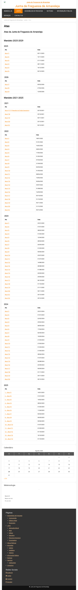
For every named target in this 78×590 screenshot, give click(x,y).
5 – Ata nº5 (8, 407)
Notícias (50, 11)
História (11, 553)
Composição (13, 518)
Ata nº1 (7, 53)
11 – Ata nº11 (9, 428)
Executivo (12, 535)
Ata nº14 (7, 185)
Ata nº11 (7, 174)
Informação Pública (64, 11)
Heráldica (12, 550)
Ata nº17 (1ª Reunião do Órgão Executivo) (17, 110)
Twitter (9, 576)
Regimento (12, 523)
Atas (10, 530)
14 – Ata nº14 (9, 439)
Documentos (13, 540)
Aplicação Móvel (14, 528)
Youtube (9, 579)
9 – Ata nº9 (8, 421)
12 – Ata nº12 (9, 432)
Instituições (12, 563)
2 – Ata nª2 (8, 396)
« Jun (5, 478)
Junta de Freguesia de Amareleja (37, 6)
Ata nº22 (7, 298)
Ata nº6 (7, 71)
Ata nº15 (7, 188)
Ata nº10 (7, 170)
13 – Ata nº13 (9, 435)
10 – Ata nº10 (9, 424)
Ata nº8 (7, 88)
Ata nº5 (7, 67)
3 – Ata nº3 (8, 399)
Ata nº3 (7, 60)
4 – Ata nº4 (8, 403)
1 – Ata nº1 (8, 392)
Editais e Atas (13, 520)
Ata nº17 (7, 195)
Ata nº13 (7, 181)
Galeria (11, 548)
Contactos (19, 15)
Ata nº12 (7, 178)
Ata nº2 (7, 57)
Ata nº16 (7, 192)
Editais (11, 533)
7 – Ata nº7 (8, 414)
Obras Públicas (11, 543)
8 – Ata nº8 (8, 417)
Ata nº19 (7, 118)
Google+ (9, 582)
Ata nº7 (7, 84)
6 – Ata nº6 (8, 410)
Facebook (9, 572)
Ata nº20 (7, 121)
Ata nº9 (7, 91)
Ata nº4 (7, 64)
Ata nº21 (7, 125)
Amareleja (8, 11)
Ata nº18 (7, 114)
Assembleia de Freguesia (34, 11)
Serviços (7, 15)
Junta (18, 11)
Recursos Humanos (15, 538)
